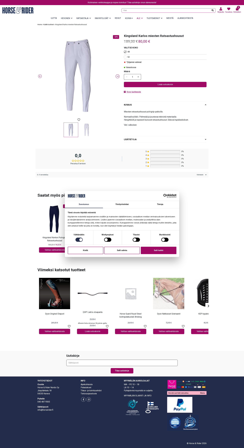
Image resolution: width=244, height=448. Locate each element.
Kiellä (85, 250)
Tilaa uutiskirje (122, 370)
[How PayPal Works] (179, 404)
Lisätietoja (130, 139)
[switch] (107, 240)
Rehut (118, 18)
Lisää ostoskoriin (165, 84)
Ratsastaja (82, 18)
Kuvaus (128, 105)
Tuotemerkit (153, 18)
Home (39, 24)
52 (128, 57)
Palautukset (86, 387)
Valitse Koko (131, 47)
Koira (128, 18)
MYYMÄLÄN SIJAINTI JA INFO (137, 395)
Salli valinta (122, 250)
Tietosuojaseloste (89, 393)
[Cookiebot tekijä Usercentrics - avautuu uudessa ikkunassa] (165, 196)
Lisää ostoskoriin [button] (92, 331)
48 (128, 52)
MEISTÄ (169, 18)
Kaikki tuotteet (48, 24)
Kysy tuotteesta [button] (134, 92)
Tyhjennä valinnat (134, 62)
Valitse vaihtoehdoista (55, 250)
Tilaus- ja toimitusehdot (91, 390)
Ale (138, 18)
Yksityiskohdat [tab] (122, 204)
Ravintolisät (101, 18)
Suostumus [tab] (84, 204)
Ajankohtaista (185, 18)
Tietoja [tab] (160, 204)
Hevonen (65, 18)
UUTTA (54, 18)
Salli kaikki (158, 250)
